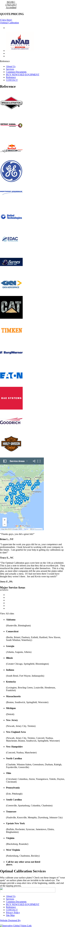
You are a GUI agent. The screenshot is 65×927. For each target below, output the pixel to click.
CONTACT (12, 80)
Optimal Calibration (9, 22)
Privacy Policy (13, 912)
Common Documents (16, 72)
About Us (10, 66)
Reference (11, 77)
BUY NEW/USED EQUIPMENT (22, 74)
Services (10, 69)
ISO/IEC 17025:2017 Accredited (11, 5)
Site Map (10, 915)
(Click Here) (6, 20)
